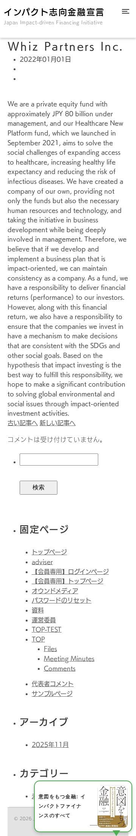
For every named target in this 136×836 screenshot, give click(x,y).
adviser (42, 562)
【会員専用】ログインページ (70, 572)
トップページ (49, 552)
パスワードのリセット (61, 600)
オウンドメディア (55, 591)
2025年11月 (50, 745)
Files (50, 649)
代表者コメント (53, 684)
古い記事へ (23, 423)
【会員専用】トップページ (67, 581)
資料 (38, 610)
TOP (38, 639)
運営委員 (44, 620)
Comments (60, 668)
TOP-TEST (47, 629)
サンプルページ (52, 694)
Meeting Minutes (69, 659)
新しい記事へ (58, 423)
